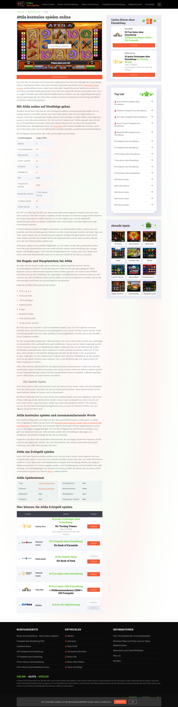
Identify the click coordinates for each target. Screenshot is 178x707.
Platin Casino (40, 559)
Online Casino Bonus (90, 4)
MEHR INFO (120, 702)
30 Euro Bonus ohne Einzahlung (127, 154)
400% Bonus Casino (121, 198)
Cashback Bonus (24, 646)
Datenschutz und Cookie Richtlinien (128, 650)
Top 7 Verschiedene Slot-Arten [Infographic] (131, 636)
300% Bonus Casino (121, 192)
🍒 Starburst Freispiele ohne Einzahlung (130, 110)
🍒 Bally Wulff (71, 646)
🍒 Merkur (69, 636)
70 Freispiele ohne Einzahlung (29, 656)
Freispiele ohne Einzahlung (113, 4)
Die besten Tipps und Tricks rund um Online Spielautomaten (131, 643)
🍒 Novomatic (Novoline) (75, 651)
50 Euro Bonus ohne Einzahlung (127, 173)
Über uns (117, 655)
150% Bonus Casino (121, 179)
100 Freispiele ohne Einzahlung (30, 651)
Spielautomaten (135, 4)
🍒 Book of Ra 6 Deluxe (74, 662)
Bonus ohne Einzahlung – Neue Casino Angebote (37, 636)
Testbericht (93, 556)
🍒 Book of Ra (71, 656)
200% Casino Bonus (121, 186)
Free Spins (58, 126)
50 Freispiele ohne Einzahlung (126, 166)
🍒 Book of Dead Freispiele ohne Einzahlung (127, 102)
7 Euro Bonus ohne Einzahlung (126, 160)
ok (133, 702)
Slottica (38, 605)
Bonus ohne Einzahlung (68, 4)
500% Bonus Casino (121, 205)
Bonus (50, 471)
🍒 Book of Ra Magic (73, 667)
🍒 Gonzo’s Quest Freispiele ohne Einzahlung (127, 124)
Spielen (94, 526)
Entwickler (150, 4)
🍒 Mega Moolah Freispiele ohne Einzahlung (127, 133)
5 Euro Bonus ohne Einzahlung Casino (33, 667)
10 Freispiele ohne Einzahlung (126, 147)
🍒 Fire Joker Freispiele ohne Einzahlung (130, 117)
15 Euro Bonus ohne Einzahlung (30, 662)
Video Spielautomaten (47, 483)
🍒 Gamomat (70, 641)
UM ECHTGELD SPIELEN (59, 77)
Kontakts (117, 661)
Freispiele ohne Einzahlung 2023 (30, 641)
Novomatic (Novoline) (47, 488)
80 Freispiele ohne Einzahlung (126, 141)
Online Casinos (48, 4)
